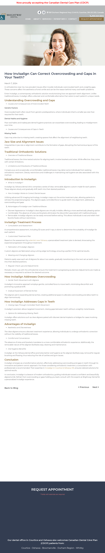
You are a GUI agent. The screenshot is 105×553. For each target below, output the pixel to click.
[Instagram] (43, 12)
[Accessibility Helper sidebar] (2, 17)
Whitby (80, 548)
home (28, 19)
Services (46, 19)
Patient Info (60, 19)
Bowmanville (49, 548)
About (36, 19)
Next (95, 387)
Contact (72, 19)
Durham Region (66, 548)
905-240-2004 (98, 16)
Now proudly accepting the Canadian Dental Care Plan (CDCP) (53, 2)
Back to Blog (11, 388)
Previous (84, 387)
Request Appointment (91, 19)
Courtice (25, 548)
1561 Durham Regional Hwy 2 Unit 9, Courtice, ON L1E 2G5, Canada (76, 12)
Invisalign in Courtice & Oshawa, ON (59, 368)
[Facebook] (39, 12)
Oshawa (36, 548)
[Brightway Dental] (11, 16)
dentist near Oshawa (38, 240)
